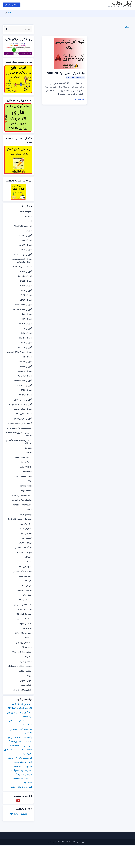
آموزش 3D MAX (25, 235)
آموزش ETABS (25, 300)
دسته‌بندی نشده (25, 576)
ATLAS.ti (28, 216)
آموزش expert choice (23, 304)
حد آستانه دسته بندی (23, 547)
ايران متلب (122, 3)
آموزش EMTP (26, 290)
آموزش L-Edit (26, 328)
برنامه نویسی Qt (25, 514)
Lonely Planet (26, 462)
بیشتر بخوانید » (79, 99)
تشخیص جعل (26, 533)
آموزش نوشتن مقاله (23, 413)
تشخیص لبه (26, 538)
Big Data (28, 448)
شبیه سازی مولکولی (23, 618)
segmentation (26, 490)
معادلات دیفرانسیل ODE (21, 652)
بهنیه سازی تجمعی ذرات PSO (19, 519)
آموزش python (25, 366)
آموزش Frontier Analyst (22, 309)
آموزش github (26, 314)
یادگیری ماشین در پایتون (21, 690)
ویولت (28, 675)
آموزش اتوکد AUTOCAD (75, 77)
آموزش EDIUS (25, 285)
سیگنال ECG (26, 585)
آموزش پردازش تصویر (22, 399)
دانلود (29, 561)
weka (29, 509)
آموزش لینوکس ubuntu (22, 409)
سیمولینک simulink (24, 590)
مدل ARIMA (26, 647)
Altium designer (25, 211)
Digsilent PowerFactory (22, 457)
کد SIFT (28, 637)
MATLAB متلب (25, 467)
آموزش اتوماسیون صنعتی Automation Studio (21, 260)
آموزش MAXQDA (24, 347)
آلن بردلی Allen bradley (22, 226)
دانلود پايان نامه (25, 566)
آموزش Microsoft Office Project (19, 352)
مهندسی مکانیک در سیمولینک (19, 666)
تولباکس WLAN (25, 542)
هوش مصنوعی (25, 680)
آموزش (28, 230)
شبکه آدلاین (26, 595)
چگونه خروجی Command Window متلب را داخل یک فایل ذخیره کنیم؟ (18, 749)
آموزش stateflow (24, 394)
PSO (29, 481)
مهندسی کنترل (25, 661)
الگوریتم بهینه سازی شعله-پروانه (19, 428)
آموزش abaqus (25, 240)
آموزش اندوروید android (22, 266)
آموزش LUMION (25, 342)
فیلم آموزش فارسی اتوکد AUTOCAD (66, 73)
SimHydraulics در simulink (21, 500)
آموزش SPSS (26, 390)
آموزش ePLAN (25, 295)
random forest (25, 486)
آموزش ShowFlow (24, 376)
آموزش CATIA (25, 271)
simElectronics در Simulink (21, 495)
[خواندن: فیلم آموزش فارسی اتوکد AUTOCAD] (69, 54)
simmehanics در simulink (22, 504)
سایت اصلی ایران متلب (11, 5)
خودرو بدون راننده (24, 552)
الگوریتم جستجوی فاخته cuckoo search (18, 434)
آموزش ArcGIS (25, 249)
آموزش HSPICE (25, 323)
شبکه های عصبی (24, 609)
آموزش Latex (26, 333)
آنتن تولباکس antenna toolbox (19, 423)
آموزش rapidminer (24, 371)
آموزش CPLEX (25, 281)
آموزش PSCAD (25, 361)
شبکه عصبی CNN (24, 599)
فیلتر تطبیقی (26, 628)
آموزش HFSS (26, 319)
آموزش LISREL (25, 338)
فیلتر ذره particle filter (23, 633)
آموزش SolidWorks (24, 385)
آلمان (29, 221)
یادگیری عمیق (26, 685)
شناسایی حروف (25, 623)
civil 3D (28, 452)
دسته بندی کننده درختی (22, 571)
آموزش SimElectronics (22, 380)
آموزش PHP (26, 356)
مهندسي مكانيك (25, 671)
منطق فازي (27, 656)
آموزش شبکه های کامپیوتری (20, 404)
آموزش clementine (24, 276)
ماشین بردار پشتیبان (23, 642)
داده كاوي (27, 557)
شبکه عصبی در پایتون (22, 604)
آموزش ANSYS (25, 245)
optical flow (27, 471)
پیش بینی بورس (25, 524)
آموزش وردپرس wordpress (21, 418)
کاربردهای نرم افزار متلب (21, 787)
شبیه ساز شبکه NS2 (23, 614)
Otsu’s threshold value (23, 476)
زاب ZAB (28, 580)
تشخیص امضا (25, 528)
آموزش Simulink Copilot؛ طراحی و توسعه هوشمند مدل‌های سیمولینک (21, 770)
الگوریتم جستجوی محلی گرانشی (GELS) (18, 442)
